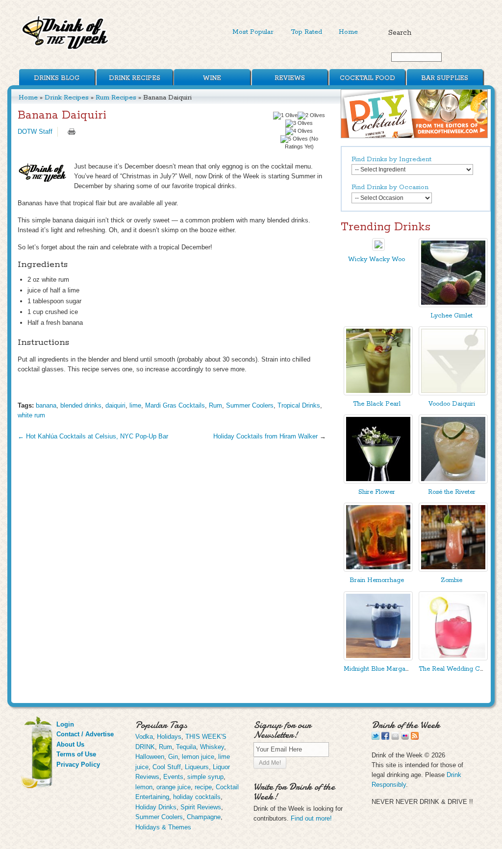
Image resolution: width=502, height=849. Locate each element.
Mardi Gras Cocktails (175, 405)
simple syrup (205, 776)
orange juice (173, 787)
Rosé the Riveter (452, 492)
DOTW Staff (35, 131)
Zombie (451, 580)
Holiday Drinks (155, 807)
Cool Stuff (166, 767)
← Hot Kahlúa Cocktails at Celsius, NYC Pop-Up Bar (93, 436)
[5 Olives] (294, 139)
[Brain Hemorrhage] (378, 569)
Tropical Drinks (298, 405)
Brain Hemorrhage (377, 580)
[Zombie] (453, 569)
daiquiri (115, 405)
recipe (203, 787)
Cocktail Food (367, 78)
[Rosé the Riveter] (453, 481)
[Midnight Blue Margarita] (378, 658)
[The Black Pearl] (378, 393)
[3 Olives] (299, 123)
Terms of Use (76, 754)
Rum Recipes (116, 97)
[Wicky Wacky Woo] (378, 248)
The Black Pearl (377, 404)
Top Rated (306, 31)
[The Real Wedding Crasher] (453, 658)
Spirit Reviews (200, 807)
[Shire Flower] (378, 481)
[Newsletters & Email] (395, 737)
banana (46, 405)
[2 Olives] (311, 116)
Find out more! (311, 818)
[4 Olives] (299, 131)
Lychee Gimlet (451, 316)
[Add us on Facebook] (385, 737)
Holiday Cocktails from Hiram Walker (265, 436)
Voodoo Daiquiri (451, 404)
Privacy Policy (78, 764)
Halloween (149, 756)
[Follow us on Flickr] (405, 737)
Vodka (144, 736)
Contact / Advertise (85, 734)
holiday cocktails (197, 796)
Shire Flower (376, 492)
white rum (31, 415)
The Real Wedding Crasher (458, 669)
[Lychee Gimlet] (453, 305)
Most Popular (253, 31)
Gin (173, 756)
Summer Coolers (250, 405)
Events (173, 776)
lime (135, 405)
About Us (70, 744)
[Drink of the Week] (66, 49)
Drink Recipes (134, 78)
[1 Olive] (285, 116)
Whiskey (212, 747)
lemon (143, 787)
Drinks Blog (56, 78)
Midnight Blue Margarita (379, 669)
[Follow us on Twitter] (375, 737)
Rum (215, 405)
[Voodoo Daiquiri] (453, 393)
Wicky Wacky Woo (376, 259)
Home (348, 31)
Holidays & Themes (163, 827)
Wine (212, 78)
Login (65, 724)
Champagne (204, 817)
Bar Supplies (444, 78)
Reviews (290, 78)
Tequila (186, 747)
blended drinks (80, 405)
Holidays (169, 736)
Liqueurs (197, 767)
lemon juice (198, 756)
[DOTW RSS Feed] (415, 737)
